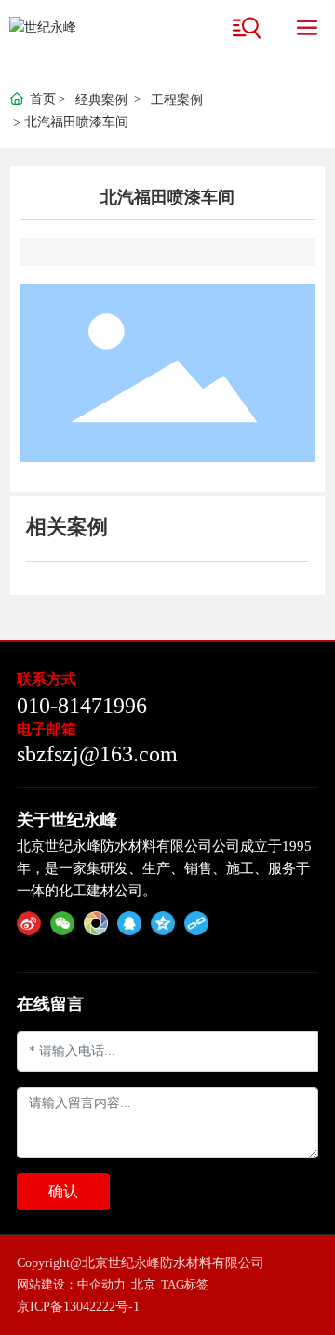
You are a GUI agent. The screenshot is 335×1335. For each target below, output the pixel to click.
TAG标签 (184, 1284)
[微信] (62, 923)
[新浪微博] (29, 923)
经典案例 (101, 100)
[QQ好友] (129, 923)
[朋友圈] (96, 923)
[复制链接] (196, 923)
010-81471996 (82, 706)
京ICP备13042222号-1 (78, 1307)
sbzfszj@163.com (97, 754)
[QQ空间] (163, 923)
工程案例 (177, 100)
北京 (143, 1284)
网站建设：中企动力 (71, 1284)
